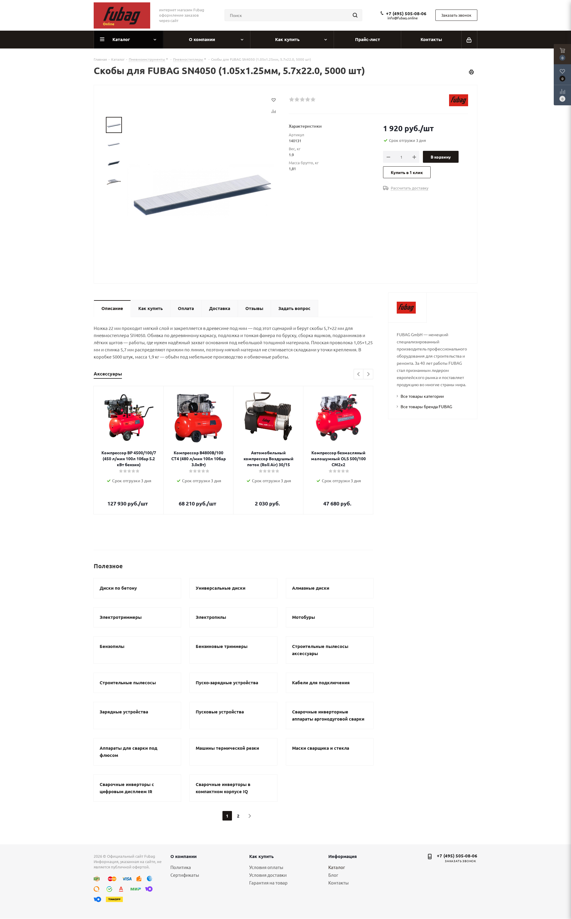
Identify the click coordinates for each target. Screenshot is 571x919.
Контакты (338, 882)
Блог (333, 875)
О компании (183, 856)
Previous (359, 374)
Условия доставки (268, 875)
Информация (342, 856)
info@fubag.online (403, 17)
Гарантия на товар (268, 882)
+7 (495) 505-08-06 (406, 13)
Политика (180, 867)
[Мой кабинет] (469, 39)
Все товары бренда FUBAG (426, 406)
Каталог (336, 867)
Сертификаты (184, 875)
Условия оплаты (266, 867)
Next (368, 374)
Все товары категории (422, 396)
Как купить (261, 856)
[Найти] (355, 15)
